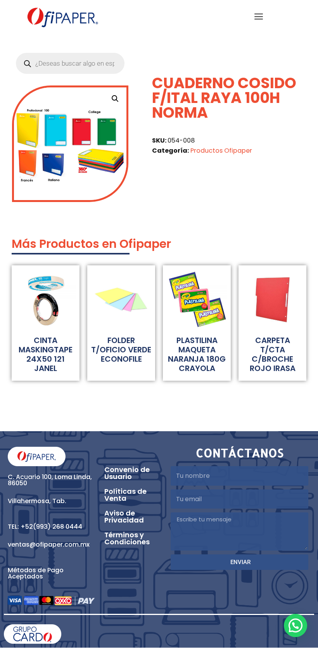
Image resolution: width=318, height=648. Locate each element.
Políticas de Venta (125, 494)
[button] (115, 99)
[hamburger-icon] (259, 17)
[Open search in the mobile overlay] (70, 63)
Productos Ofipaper (221, 150)
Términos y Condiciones (127, 538)
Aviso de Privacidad (124, 516)
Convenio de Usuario (127, 473)
